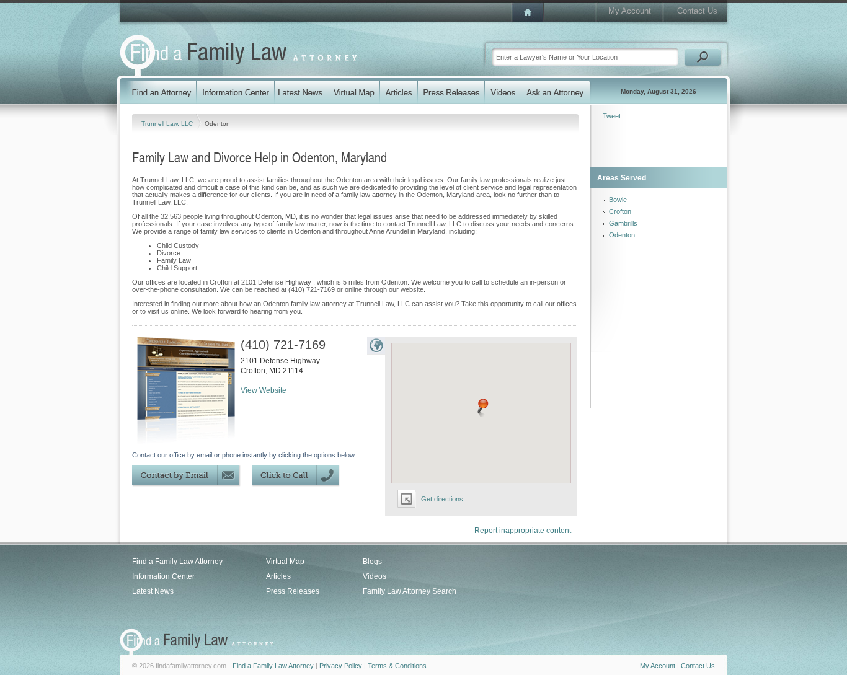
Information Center (163, 576)
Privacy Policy (340, 665)
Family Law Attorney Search (409, 591)
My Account (629, 10)
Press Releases (292, 591)
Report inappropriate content (522, 530)
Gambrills (623, 223)
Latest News (153, 591)
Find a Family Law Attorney (177, 561)
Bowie (618, 199)
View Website (263, 390)
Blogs (372, 561)
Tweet (612, 116)
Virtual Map (285, 561)
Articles (278, 576)
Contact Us (697, 10)
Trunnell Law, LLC (168, 123)
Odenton (622, 235)
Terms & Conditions (397, 665)
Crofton (620, 211)
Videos (374, 576)
